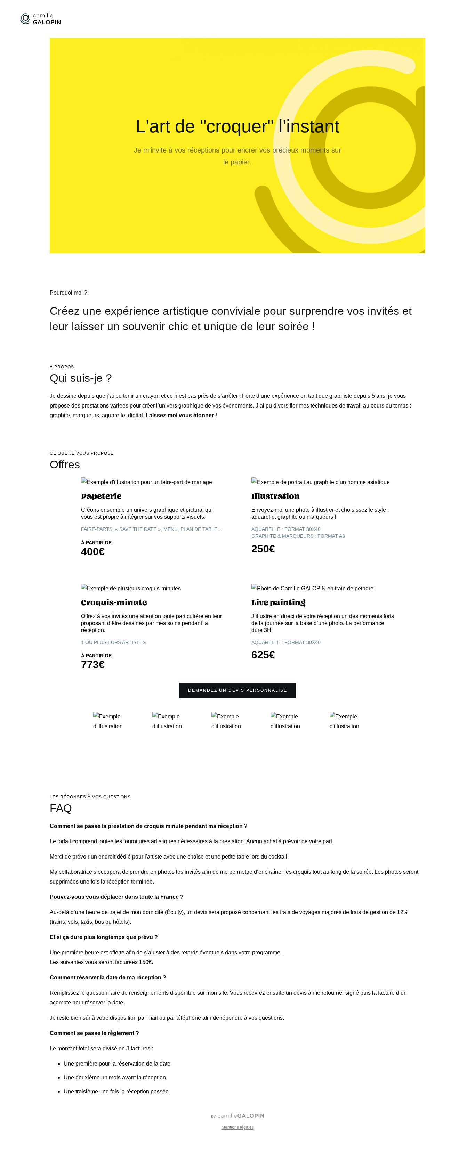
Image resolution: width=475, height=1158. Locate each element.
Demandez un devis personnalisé (237, 690)
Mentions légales (238, 1127)
